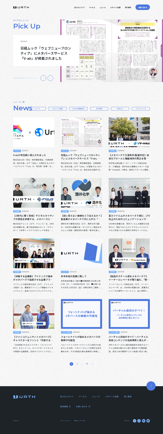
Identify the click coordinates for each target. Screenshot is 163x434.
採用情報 (64, 406)
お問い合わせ (81, 406)
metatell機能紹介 (78, 108)
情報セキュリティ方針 (79, 420)
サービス (92, 7)
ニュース (103, 7)
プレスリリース (141, 108)
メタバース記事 (115, 7)
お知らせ (120, 108)
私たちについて (79, 7)
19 (87, 364)
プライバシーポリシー (65, 420)
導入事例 (128, 7)
